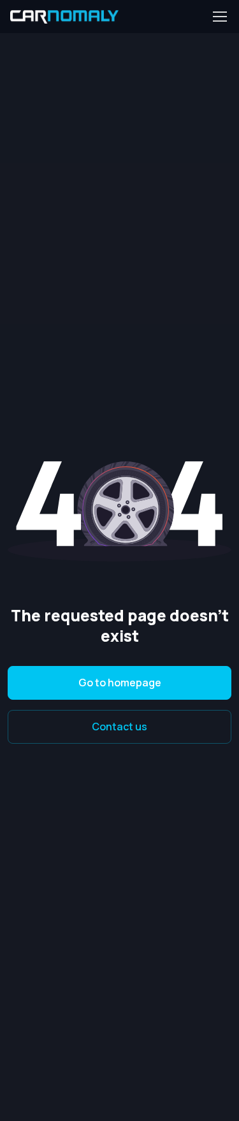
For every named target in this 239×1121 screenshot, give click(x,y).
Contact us (119, 727)
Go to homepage (119, 683)
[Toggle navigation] (219, 16)
